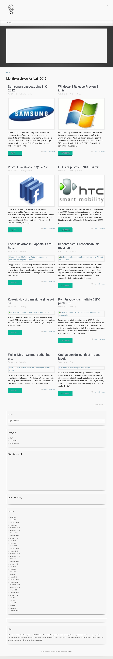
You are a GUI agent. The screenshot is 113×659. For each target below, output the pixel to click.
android (23, 635)
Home (8, 72)
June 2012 (13, 569)
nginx (82, 635)
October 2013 (14, 533)
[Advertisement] (56, 45)
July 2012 (13, 566)
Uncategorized (14, 443)
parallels (10, 637)
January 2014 (14, 525)
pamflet (97, 635)
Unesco (10, 640)
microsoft (61, 635)
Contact (9, 23)
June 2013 (13, 543)
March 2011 (13, 608)
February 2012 (14, 579)
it (57, 635)
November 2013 (15, 530)
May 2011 (13, 603)
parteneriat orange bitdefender (23, 637)
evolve (42, 651)
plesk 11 (40, 637)
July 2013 (13, 540)
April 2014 (13, 517)
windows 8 (38, 640)
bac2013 (34, 635)
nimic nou (87, 635)
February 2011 (14, 611)
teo (93, 637)
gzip (55, 635)
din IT (11, 438)
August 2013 (14, 538)
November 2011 (15, 587)
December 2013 (15, 527)
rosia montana (75, 637)
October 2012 (14, 559)
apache (28, 635)
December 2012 (15, 553)
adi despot (11, 635)
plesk (35, 637)
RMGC (69, 637)
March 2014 (13, 520)
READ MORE (15, 153)
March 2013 (13, 546)
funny (52, 635)
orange (93, 635)
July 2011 (13, 598)
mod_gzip (76, 635)
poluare (45, 637)
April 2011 (13, 605)
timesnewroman (99, 637)
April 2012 (13, 574)
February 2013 (14, 548)
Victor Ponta (17, 640)
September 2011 (15, 592)
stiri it (89, 637)
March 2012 (13, 577)
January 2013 (14, 551)
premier (50, 637)
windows (32, 640)
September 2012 (15, 561)
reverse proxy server (60, 637)
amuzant (18, 635)
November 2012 (15, 556)
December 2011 (15, 585)
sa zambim (84, 637)
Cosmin (29, 94)
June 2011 (13, 600)
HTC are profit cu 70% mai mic (78, 167)
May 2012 (13, 572)
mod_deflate (69, 635)
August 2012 (14, 564)
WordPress (69, 651)
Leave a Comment (49, 152)
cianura (47, 635)
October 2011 (14, 590)
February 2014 (14, 522)
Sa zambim (13, 440)
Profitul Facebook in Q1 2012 (28, 167)
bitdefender (41, 635)
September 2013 (15, 535)
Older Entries (98, 405)
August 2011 (14, 595)
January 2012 (14, 582)
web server (24, 640)
